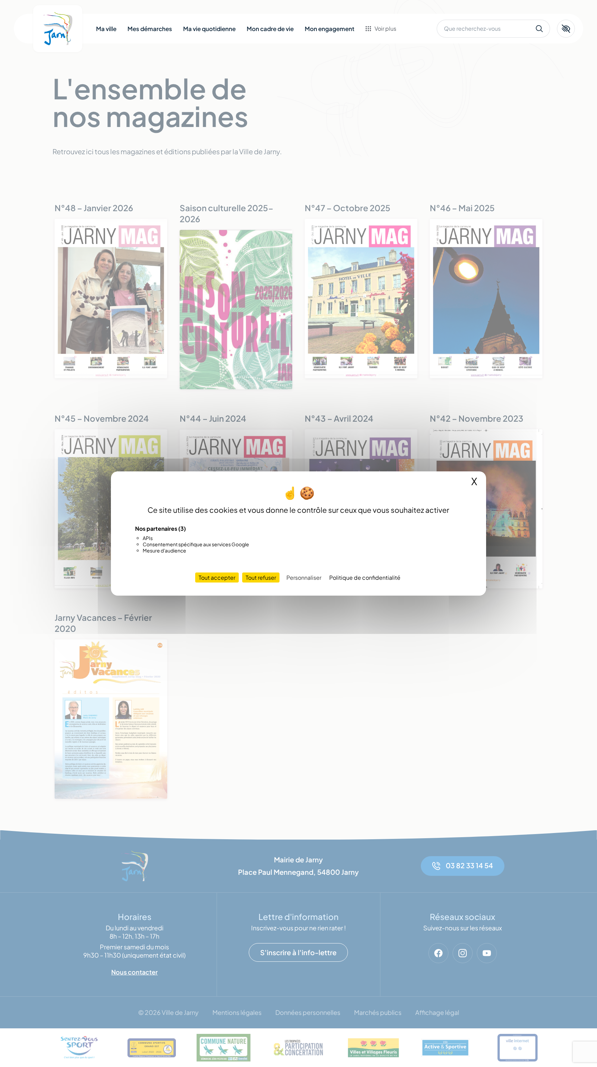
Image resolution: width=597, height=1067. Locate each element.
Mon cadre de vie (270, 28)
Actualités (388, 64)
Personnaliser (303, 577)
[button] (566, 29)
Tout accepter (217, 577)
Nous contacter (396, 78)
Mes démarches (149, 28)
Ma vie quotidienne (209, 28)
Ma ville (106, 28)
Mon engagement (329, 28)
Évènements (391, 50)
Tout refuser (261, 577)
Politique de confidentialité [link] (364, 577)
